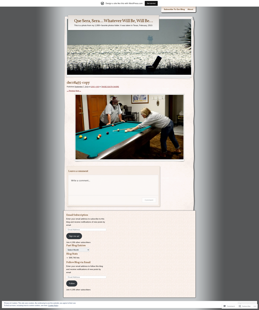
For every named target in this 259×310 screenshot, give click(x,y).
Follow (72, 283)
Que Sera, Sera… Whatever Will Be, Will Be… (113, 21)
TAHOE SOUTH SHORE (110, 87)
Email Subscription (77, 215)
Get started (151, 3)
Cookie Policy (53, 305)
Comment (149, 200)
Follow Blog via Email (78, 262)
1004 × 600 (95, 87)
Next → (78, 91)
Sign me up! (74, 236)
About (190, 9)
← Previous (71, 91)
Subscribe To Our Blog (174, 9)
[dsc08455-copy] (129, 127)
